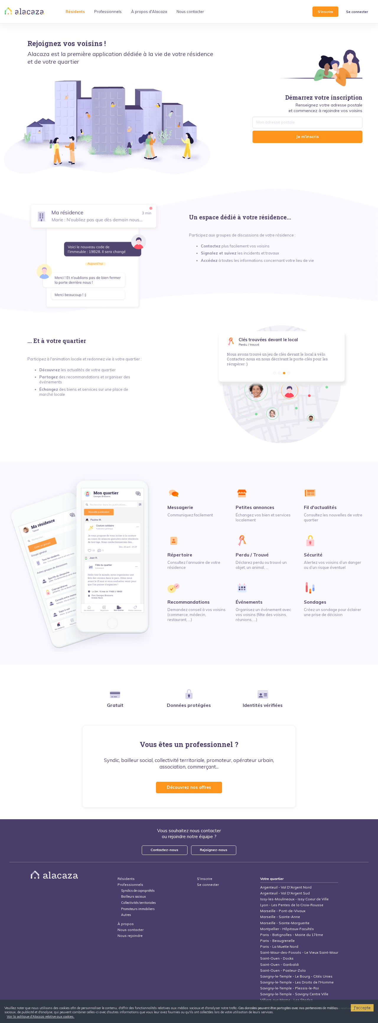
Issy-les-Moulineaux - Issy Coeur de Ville (294, 899)
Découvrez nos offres (189, 787)
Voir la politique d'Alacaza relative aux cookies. (40, 1016)
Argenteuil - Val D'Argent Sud (285, 893)
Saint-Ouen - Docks (277, 958)
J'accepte (362, 1007)
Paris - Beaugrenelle (277, 940)
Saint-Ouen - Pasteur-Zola (283, 970)
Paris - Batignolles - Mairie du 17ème (291, 934)
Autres (126, 915)
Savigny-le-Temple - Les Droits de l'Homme (297, 982)
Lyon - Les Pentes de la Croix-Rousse (291, 905)
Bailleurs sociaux (134, 897)
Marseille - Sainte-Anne (280, 916)
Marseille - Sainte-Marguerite (284, 923)
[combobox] (307, 122)
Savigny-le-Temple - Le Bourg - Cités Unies (296, 976)
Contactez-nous (164, 850)
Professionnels (130, 884)
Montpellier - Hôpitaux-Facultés (287, 929)
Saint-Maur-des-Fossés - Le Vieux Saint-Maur (299, 952)
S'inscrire (325, 11)
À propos (126, 924)
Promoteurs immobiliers (137, 909)
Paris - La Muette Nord (279, 946)
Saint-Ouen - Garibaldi (279, 964)
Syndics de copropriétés (137, 891)
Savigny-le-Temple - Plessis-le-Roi (289, 988)
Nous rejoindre (130, 935)
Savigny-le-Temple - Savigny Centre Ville (294, 994)
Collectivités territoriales (138, 903)
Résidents (126, 878)
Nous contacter (131, 929)
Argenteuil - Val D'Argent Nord (286, 887)
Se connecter (357, 11)
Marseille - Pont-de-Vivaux (282, 911)
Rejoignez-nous (213, 850)
